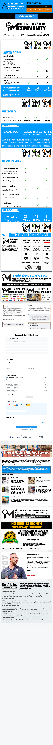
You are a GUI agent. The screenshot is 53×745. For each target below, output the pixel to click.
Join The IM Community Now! (26, 427)
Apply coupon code (29, 397)
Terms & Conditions (29, 429)
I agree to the (27, 429)
